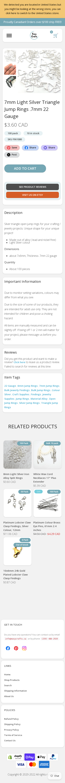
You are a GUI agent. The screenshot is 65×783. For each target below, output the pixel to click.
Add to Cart (25, 168)
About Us (9, 696)
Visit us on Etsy (32, 194)
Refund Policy (11, 718)
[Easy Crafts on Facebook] (8, 648)
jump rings (22, 398)
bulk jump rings (40, 390)
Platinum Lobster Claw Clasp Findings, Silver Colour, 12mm (17, 526)
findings (36, 394)
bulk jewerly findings (17, 390)
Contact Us (10, 740)
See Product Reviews (32, 186)
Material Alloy (39, 398)
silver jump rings (29, 402)
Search (8, 685)
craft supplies (20, 394)
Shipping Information (15, 690)
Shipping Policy (12, 724)
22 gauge (10, 385)
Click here (19, 362)
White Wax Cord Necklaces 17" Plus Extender (44, 477)
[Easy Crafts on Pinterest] (16, 648)
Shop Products (12, 680)
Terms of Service (13, 735)
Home (7, 674)
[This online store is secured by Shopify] (15, 756)
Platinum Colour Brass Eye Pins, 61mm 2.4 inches (46, 526)
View (17, 464)
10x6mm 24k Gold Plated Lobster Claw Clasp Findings (15, 574)
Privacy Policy (11, 729)
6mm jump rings (28, 385)
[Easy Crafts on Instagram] (24, 648)
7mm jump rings (49, 385)
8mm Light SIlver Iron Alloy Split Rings (16, 476)
